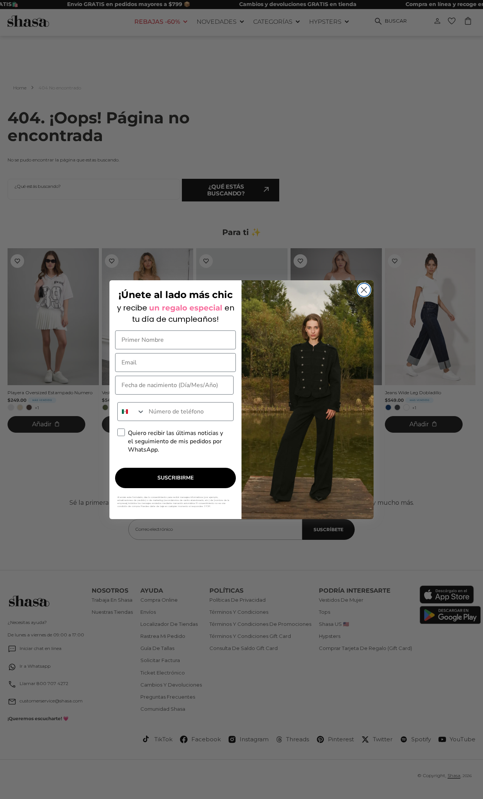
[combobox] (131, 412)
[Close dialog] (364, 290)
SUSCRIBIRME (175, 477)
